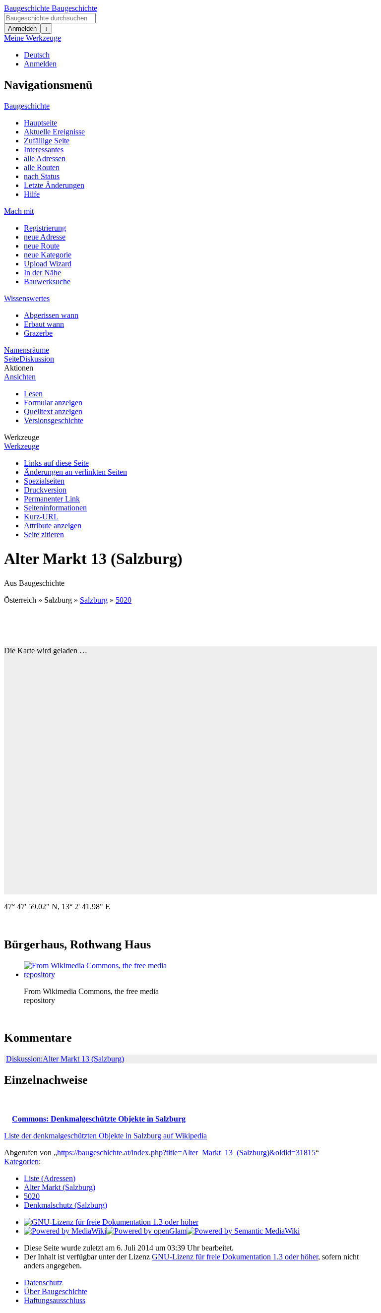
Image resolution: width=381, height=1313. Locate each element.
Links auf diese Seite (56, 463)
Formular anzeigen (53, 402)
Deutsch (37, 55)
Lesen (33, 393)
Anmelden (22, 28)
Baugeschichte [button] (27, 106)
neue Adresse (44, 237)
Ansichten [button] (20, 377)
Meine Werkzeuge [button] (32, 38)
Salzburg (94, 600)
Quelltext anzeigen (53, 411)
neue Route (42, 246)
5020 (123, 600)
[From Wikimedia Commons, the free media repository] (98, 974)
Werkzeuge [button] (21, 437)
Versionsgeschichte (53, 420)
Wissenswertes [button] (27, 298)
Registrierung (45, 228)
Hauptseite (40, 123)
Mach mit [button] (19, 211)
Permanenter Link (52, 499)
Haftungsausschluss (54, 1300)
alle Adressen (44, 158)
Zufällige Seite (46, 140)
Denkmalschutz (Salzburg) (65, 1205)
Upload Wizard (47, 263)
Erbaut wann (44, 324)
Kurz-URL (41, 516)
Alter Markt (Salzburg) (59, 1187)
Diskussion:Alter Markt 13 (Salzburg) (65, 1059)
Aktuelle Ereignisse (54, 131)
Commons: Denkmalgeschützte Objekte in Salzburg (99, 1119)
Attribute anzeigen (52, 525)
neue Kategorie (47, 254)
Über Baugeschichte (55, 1291)
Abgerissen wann (51, 315)
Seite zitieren (44, 534)
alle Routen (42, 167)
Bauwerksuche (47, 281)
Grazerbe (38, 333)
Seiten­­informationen (55, 507)
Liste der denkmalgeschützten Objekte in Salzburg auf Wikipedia (105, 1135)
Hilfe (32, 194)
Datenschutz (43, 1282)
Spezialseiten (44, 481)
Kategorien (21, 1161)
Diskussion (36, 359)
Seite (11, 359)
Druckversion (45, 490)
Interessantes (44, 149)
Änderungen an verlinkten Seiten (75, 472)
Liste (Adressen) (49, 1178)
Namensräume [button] (26, 350)
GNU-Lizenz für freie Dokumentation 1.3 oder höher (235, 1256)
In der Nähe (42, 272)
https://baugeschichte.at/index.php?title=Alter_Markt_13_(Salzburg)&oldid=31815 (186, 1152)
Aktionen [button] (18, 368)
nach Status (42, 176)
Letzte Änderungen (54, 185)
